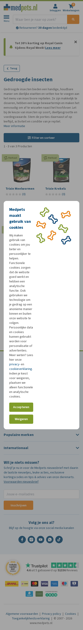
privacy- (14, 364)
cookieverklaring (20, 369)
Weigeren (21, 419)
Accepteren (21, 407)
